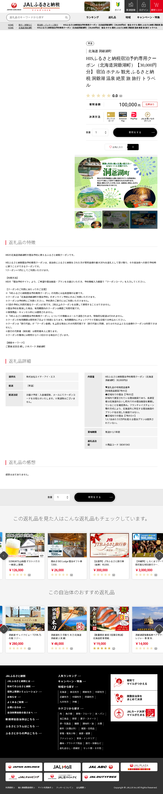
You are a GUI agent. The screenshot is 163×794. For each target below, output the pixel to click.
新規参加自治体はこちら (20, 719)
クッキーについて (63, 788)
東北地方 (74, 692)
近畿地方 (64, 697)
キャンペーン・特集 (148, 17)
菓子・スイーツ (88, 718)
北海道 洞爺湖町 (99, 51)
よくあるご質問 (15, 702)
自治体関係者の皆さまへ (20, 712)
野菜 (74, 718)
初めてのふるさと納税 (19, 686)
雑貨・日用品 (88, 728)
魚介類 (69, 713)
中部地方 (99, 692)
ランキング (92, 17)
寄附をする (135, 132)
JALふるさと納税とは (18, 681)
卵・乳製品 (65, 723)
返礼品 (112, 17)
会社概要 (80, 788)
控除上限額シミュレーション (22, 691)
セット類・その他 (92, 748)
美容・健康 (84, 733)
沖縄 (74, 702)
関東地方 (87, 692)
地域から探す (66, 686)
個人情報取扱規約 (25, 788)
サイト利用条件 (44, 788)
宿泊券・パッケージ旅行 (47, 25)
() (120, 96)
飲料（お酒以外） (69, 728)
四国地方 (89, 697)
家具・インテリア (86, 738)
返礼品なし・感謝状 (70, 748)
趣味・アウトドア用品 (71, 743)
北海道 (63, 692)
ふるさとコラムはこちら (20, 726)
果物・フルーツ (84, 713)
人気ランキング (67, 676)
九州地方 (64, 702)
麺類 (76, 723)
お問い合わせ (14, 707)
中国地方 (76, 697)
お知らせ (12, 697)
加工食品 (64, 718)
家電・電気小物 (67, 733)
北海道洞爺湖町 (25, 28)
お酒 (99, 723)
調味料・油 (88, 723)
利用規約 (9, 788)
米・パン (99, 713)
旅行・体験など (25, 25)
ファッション (66, 738)
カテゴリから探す (68, 708)
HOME (11, 25)
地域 (128, 17)
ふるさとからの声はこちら (22, 733)
